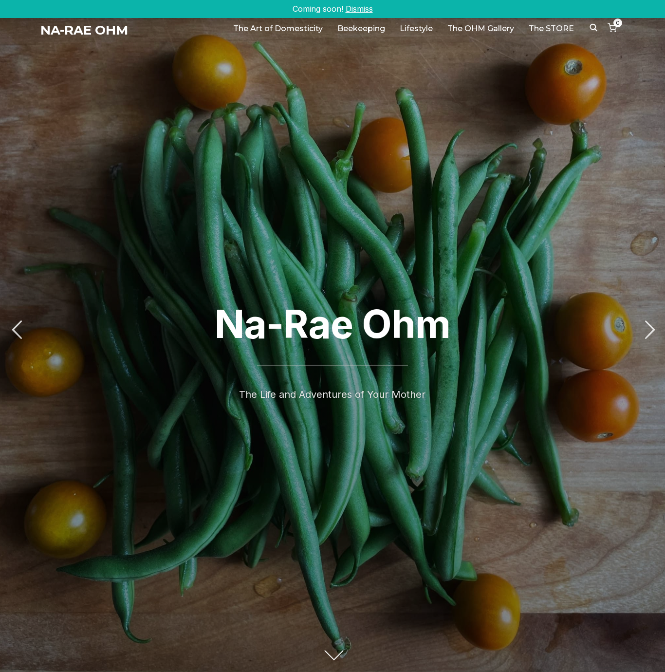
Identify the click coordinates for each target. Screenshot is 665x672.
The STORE (551, 28)
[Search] (593, 27)
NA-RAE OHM (84, 30)
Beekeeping (361, 28)
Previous (16, 329)
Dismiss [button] (359, 9)
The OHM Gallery (480, 28)
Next (648, 329)
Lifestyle (416, 28)
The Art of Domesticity (278, 28)
